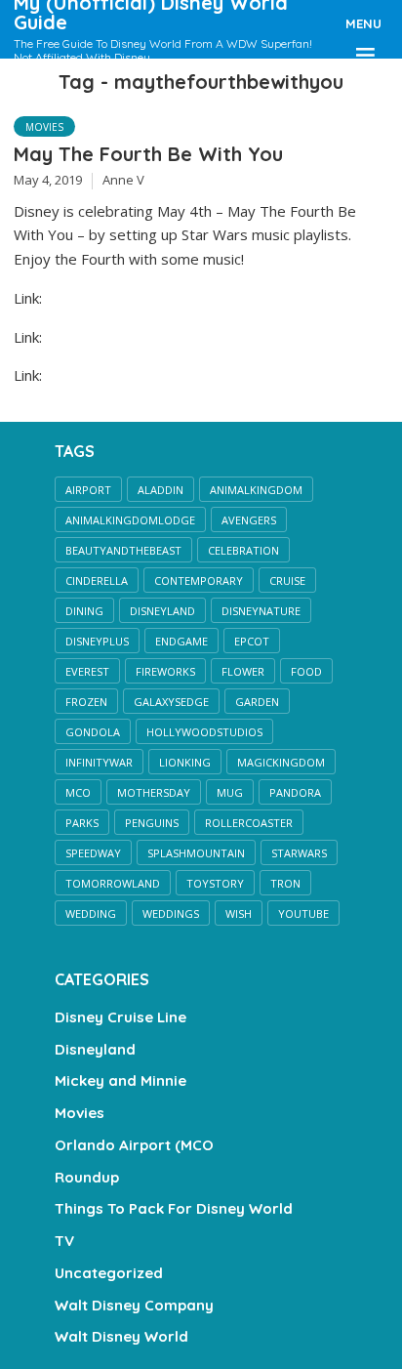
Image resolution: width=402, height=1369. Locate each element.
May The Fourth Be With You (148, 154)
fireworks (165, 671)
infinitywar (99, 762)
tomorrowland (112, 883)
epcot (251, 641)
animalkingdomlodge (130, 520)
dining (84, 610)
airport (88, 489)
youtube (303, 913)
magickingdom (281, 762)
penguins (152, 822)
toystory (215, 883)
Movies (44, 127)
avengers (248, 520)
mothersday (153, 792)
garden (257, 701)
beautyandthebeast (123, 550)
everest (87, 671)
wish (238, 913)
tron (285, 883)
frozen (86, 701)
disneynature (261, 610)
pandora (295, 792)
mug (230, 792)
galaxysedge (171, 701)
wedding (90, 913)
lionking (185, 762)
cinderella (96, 580)
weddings (170, 913)
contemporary (198, 580)
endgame (181, 641)
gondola (92, 732)
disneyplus (97, 641)
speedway (93, 853)
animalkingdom (256, 489)
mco (78, 792)
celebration (243, 550)
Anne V (123, 179)
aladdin (160, 489)
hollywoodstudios (204, 732)
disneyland (162, 610)
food (306, 671)
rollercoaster (249, 822)
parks (82, 822)
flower (242, 671)
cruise (287, 580)
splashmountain (196, 853)
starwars (299, 853)
